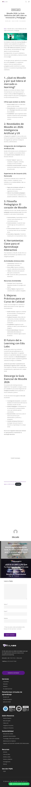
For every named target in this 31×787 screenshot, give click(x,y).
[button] (19, 783)
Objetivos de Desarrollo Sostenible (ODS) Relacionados (16, 743)
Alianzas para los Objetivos (9, 741)
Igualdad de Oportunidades (9, 736)
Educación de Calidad (8, 733)
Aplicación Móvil (7, 702)
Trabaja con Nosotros (8, 728)
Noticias (5, 764)
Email (5, 611)
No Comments (23, 21)
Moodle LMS (6, 697)
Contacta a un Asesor (13, 673)
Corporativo (6, 681)
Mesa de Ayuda (6, 720)
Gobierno (5, 686)
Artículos (5, 752)
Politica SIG (5, 723)
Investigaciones (6, 761)
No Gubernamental (7, 688)
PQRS (4, 771)
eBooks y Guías (6, 757)
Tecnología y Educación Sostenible (11, 738)
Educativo (5, 684)
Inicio (5, 28)
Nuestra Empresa (7, 718)
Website (6, 618)
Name (6, 604)
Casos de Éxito (6, 754)
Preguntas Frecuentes (8, 725)
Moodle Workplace (7, 699)
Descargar (18, 484)
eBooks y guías (16, 9)
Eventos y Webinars (7, 759)
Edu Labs (9, 21)
